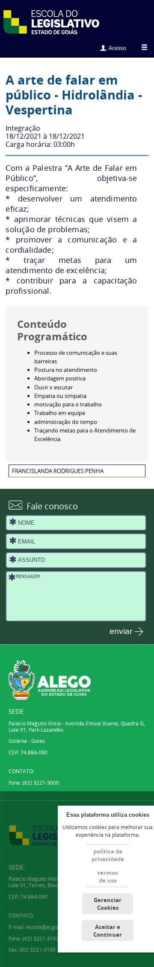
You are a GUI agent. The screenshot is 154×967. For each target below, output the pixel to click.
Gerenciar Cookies (107, 903)
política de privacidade (108, 855)
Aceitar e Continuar (107, 930)
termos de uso (108, 876)
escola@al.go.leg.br (49, 927)
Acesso (117, 48)
